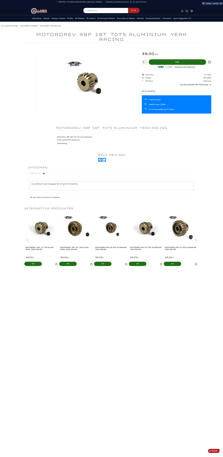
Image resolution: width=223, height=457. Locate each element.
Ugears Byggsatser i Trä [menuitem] (182, 18)
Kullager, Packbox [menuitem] (58, 18)
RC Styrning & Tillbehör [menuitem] (106, 18)
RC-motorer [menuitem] (91, 18)
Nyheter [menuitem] (47, 18)
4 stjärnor (37, 173)
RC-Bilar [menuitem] (70, 18)
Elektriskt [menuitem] (140, 18)
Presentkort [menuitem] (166, 18)
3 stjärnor (35, 173)
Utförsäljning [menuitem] (37, 18)
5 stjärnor (39, 173)
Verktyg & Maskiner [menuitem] (153, 18)
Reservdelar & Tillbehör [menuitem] (126, 18)
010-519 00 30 (141, 2)
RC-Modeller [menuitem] (80, 18)
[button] (187, 11)
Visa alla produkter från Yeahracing (194, 85)
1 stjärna (30, 173)
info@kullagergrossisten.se (117, 2)
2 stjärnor (32, 173)
